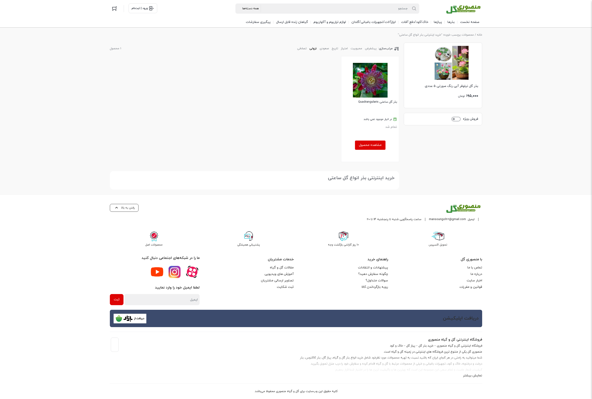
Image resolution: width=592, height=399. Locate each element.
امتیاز (344, 48)
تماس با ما (474, 267)
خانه (479, 35)
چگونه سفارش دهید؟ (373, 274)
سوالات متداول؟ (377, 280)
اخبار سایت (474, 280)
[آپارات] (192, 271)
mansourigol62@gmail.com (447, 219)
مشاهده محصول (370, 145)
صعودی (324, 48)
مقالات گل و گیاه (282, 267)
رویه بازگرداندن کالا (374, 287)
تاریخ (335, 48)
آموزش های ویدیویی (279, 274)
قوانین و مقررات (470, 287)
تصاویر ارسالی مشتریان (277, 280)
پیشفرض (370, 48)
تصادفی (302, 48)
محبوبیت (356, 48)
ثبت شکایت (285, 287)
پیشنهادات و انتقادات (373, 267)
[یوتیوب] (157, 271)
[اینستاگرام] (174, 271)
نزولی (313, 48)
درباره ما (476, 274)
